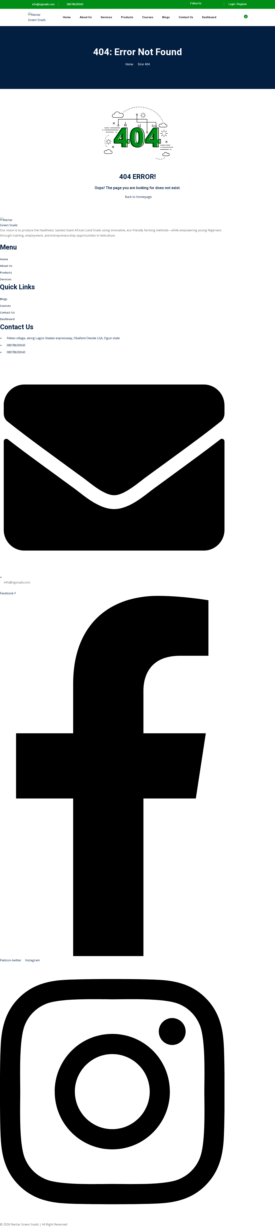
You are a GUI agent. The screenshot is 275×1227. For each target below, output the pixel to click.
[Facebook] (207, 3)
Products (127, 17)
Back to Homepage (138, 197)
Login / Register (238, 4)
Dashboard (209, 17)
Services (106, 17)
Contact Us (186, 17)
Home (67, 17)
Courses (147, 17)
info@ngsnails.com (43, 4)
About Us (86, 17)
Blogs (166, 17)
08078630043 (74, 4)
